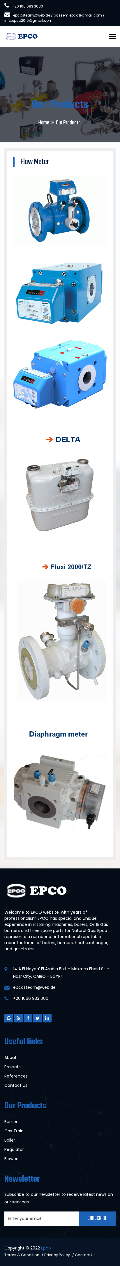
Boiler (9, 1140)
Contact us (15, 1085)
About (10, 1057)
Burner (10, 1121)
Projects (12, 1067)
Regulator (14, 1149)
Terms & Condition (21, 1255)
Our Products (68, 122)
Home (43, 122)
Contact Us (85, 1255)
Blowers (12, 1159)
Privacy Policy (57, 1255)
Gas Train (14, 1131)
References (16, 1076)
